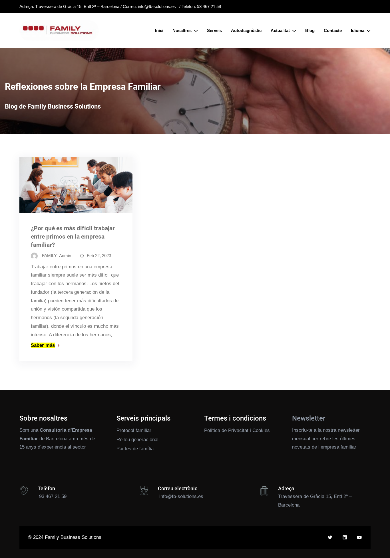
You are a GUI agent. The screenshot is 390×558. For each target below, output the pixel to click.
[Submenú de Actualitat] (294, 31)
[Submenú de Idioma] (369, 31)
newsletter (349, 430)
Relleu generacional (137, 439)
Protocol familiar (133, 430)
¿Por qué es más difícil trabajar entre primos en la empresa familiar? (73, 236)
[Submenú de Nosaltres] (196, 31)
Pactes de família (135, 448)
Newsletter (308, 418)
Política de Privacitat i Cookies (237, 430)
